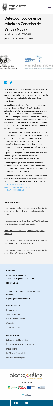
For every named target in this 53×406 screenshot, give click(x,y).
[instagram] (26, 403)
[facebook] (5, 403)
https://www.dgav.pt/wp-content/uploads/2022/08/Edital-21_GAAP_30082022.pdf (17, 187)
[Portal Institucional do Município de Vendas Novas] (14, 7)
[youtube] (16, 403)
